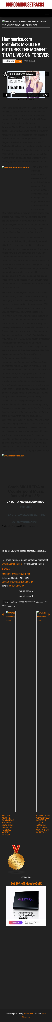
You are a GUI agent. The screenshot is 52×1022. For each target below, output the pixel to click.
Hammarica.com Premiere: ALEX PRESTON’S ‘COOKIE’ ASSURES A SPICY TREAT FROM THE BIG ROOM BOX (43, 824)
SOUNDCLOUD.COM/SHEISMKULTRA (17, 582)
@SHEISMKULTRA (16, 586)
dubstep (39, 602)
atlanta (14, 602)
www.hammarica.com (12, 564)
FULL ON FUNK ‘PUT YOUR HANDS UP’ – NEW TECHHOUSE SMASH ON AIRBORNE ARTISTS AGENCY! (7, 825)
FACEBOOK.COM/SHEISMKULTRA (16, 574)
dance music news (27, 601)
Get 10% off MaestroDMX (26, 883)
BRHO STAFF (30, 61)
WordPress (28, 1013)
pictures (11, 606)
